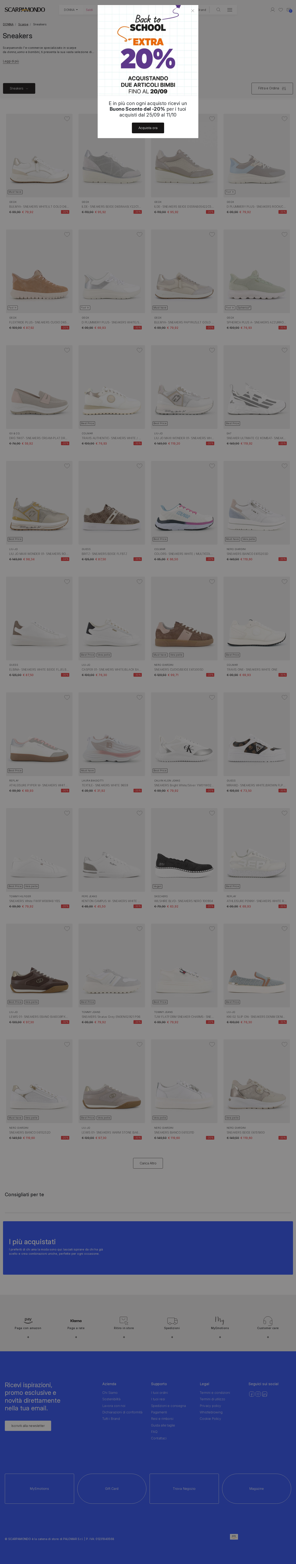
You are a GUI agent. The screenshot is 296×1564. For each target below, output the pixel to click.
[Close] (192, 10)
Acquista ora (148, 128)
